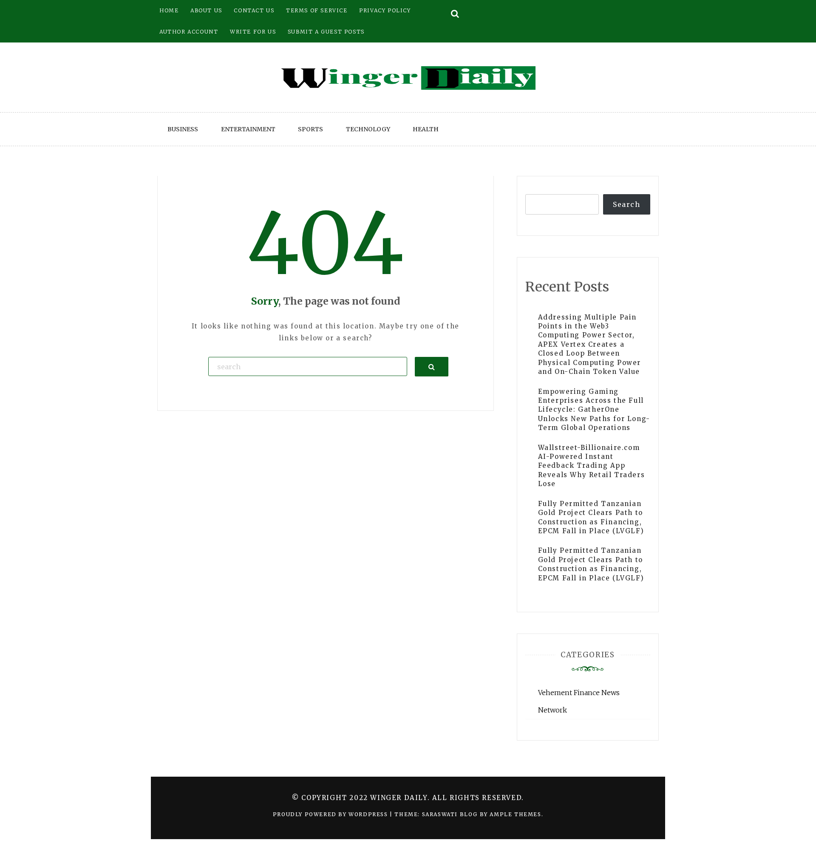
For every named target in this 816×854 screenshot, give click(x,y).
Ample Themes (515, 814)
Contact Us (254, 10)
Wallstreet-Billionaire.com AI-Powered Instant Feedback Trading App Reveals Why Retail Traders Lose (591, 466)
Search (626, 204)
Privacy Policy (385, 10)
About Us (206, 10)
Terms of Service (317, 10)
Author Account (188, 31)
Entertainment (248, 129)
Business (182, 129)
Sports (310, 129)
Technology (368, 129)
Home (168, 10)
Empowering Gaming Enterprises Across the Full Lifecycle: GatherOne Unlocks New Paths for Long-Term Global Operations (594, 409)
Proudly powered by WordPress (331, 814)
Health (426, 129)
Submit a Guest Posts (326, 31)
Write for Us (253, 31)
